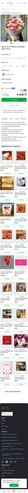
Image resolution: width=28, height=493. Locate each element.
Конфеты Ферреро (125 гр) (6, 193)
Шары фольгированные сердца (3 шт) (7, 272)
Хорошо (14, 485)
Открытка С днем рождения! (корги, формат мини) (5, 299)
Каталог (3, 421)
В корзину (14, 100)
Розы (2, 423)
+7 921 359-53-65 (17, 443)
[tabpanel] (14, 28)
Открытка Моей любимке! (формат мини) (20, 325)
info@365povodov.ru (7, 446)
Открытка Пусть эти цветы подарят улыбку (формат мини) (6, 246)
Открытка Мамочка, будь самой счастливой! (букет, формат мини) (20, 299)
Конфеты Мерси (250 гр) (20, 351)
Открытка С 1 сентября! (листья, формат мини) (20, 220)
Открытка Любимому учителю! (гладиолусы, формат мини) (20, 193)
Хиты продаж (5, 426)
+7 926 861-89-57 (12, 440)
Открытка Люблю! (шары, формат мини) (7, 351)
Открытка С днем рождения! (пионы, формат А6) (5, 378)
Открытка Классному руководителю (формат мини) (20, 167)
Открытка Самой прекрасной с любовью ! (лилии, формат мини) (20, 246)
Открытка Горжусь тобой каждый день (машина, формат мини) (20, 378)
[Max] (25, 3)
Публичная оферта (6, 473)
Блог (2, 476)
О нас (3, 467)
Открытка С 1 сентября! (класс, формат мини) (7, 325)
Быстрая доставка (6, 94)
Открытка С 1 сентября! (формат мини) (7, 167)
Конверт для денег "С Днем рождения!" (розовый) (20, 272)
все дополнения (12, 392)
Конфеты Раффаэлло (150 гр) (6, 220)
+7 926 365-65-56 (11, 434)
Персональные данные (7, 470)
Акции (3, 429)
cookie (15, 480)
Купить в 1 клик (14, 105)
